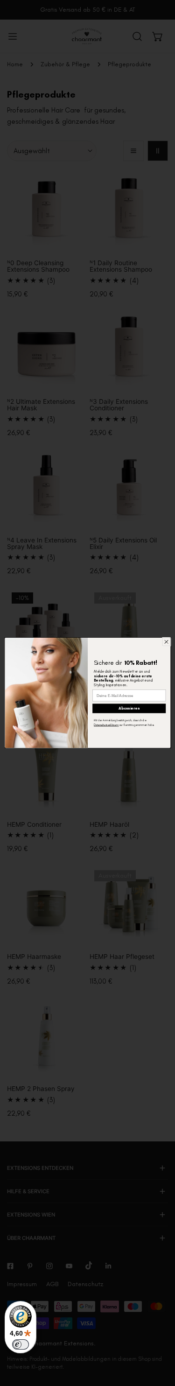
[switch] (20, 1344)
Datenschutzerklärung (106, 725)
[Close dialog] (166, 642)
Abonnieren (129, 708)
